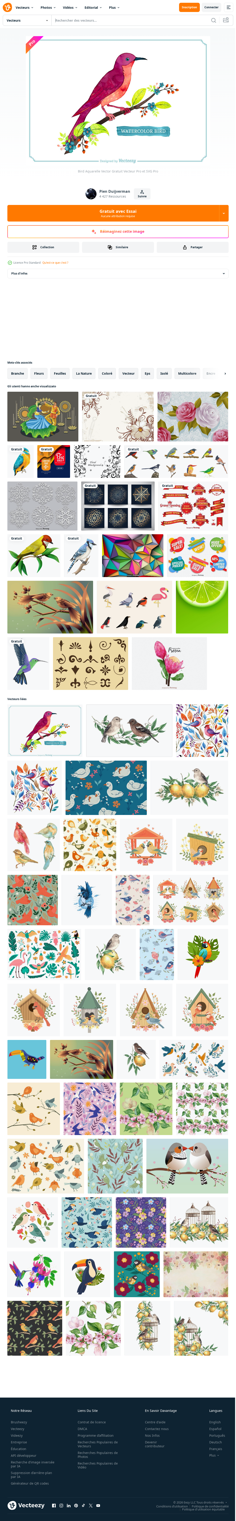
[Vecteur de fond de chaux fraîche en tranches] (202, 607)
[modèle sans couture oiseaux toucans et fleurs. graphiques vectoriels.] (87, 1222)
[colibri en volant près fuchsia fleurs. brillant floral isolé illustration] (34, 1274)
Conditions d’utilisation (168, 1506)
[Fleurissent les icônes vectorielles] (90, 663)
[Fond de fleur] (118, 416)
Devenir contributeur (152, 1444)
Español (212, 1429)
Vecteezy (17, 1429)
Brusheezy (18, 1422)
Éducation (18, 1449)
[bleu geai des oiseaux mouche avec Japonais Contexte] (87, 900)
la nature (84, 373)
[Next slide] (217, 373)
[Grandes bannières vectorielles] (193, 506)
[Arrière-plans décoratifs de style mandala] (118, 506)
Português (214, 1435)
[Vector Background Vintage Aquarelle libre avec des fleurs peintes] (195, 1274)
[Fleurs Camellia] (192, 416)
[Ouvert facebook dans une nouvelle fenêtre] (54, 1505)
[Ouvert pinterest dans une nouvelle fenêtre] (76, 1505)
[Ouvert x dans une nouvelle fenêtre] (91, 1505)
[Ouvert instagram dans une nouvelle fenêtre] (61, 1505)
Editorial (91, 7)
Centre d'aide (152, 1422)
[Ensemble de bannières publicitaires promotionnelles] (197, 555)
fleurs (39, 373)
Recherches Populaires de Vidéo (96, 1465)
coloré (107, 373)
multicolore (187, 373)
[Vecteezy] (7, 7)
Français (212, 1449)
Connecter (208, 7)
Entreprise (18, 1442)
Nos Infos (149, 1435)
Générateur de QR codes (29, 1483)
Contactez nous (154, 1429)
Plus (112, 7)
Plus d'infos (19, 273)
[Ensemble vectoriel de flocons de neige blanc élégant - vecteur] (42, 506)
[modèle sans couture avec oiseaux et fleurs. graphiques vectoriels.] (115, 1166)
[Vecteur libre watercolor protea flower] (169, 663)
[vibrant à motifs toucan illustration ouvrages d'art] (26, 1059)
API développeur (23, 1455)
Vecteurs (23, 7)
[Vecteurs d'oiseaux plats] (134, 607)
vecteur (128, 373)
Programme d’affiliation (94, 1435)
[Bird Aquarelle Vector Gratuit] (45, 730)
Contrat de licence (90, 1422)
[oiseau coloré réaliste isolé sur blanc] (20, 461)
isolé (164, 373)
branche (17, 373)
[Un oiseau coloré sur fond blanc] (33, 555)
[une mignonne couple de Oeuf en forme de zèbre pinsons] (187, 1166)
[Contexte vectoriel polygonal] (132, 555)
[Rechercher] (210, 20)
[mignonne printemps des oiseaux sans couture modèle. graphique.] (133, 900)
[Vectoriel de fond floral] (97, 461)
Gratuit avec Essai (116, 213)
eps (147, 373)
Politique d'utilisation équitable (200, 1509)
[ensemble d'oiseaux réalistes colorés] (176, 461)
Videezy (16, 1435)
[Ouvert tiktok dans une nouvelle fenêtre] (83, 1505)
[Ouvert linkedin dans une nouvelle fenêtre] (69, 1505)
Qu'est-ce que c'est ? (55, 263)
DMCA (81, 1429)
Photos (46, 7)
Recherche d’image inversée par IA (25, 1464)
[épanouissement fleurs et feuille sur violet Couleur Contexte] (141, 1222)
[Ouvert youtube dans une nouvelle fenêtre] (98, 1505)
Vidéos (68, 7)
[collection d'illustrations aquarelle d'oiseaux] (33, 845)
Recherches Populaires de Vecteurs (96, 1444)
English (212, 1422)
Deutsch (212, 1442)
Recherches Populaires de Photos (96, 1455)
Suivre (140, 196)
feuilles (60, 373)
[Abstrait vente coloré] (53, 461)
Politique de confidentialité (206, 1506)
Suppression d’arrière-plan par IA (31, 1475)
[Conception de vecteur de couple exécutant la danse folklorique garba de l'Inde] (42, 416)
